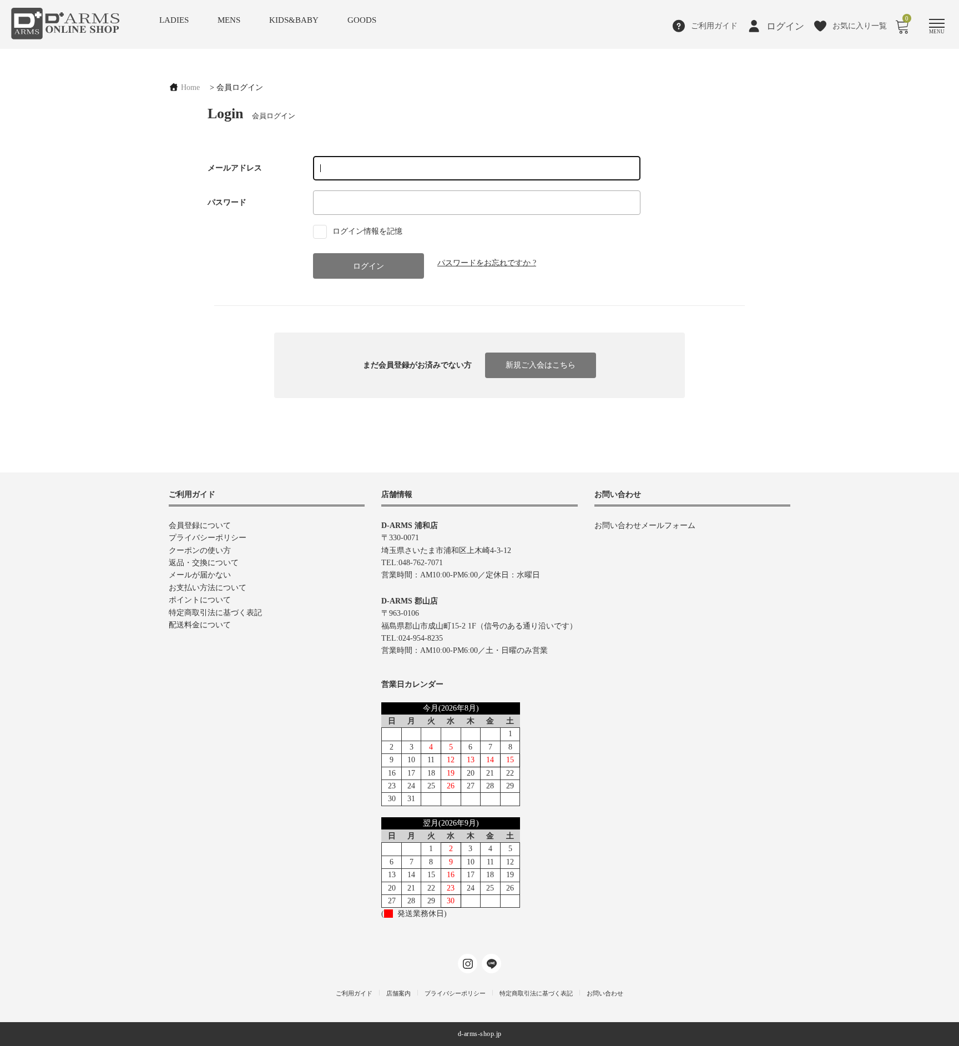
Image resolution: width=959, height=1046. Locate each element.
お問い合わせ (605, 993)
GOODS (361, 20)
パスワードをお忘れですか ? (486, 263)
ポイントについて (200, 600)
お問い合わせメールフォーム (644, 525)
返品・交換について (204, 563)
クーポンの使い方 (200, 550)
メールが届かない (200, 575)
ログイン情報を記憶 (366, 231)
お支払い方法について (207, 588)
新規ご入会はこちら (541, 365)
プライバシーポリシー (207, 538)
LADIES (174, 20)
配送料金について (200, 625)
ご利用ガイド (354, 993)
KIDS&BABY (294, 20)
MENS (229, 20)
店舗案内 (398, 993)
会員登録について (200, 525)
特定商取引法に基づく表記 (215, 613)
